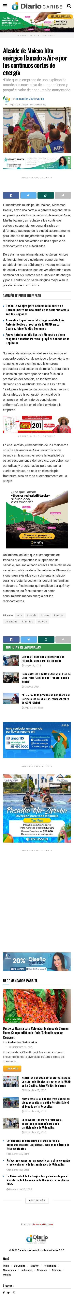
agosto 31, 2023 (18, 104)
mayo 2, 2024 (31, 686)
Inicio (6, 1266)
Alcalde (32, 615)
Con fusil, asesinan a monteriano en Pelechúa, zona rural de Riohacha (43, 658)
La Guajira (39, 104)
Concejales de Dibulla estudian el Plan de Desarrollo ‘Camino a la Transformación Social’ (46, 678)
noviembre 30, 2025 (20, 1189)
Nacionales (9, 1270)
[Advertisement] (37, 905)
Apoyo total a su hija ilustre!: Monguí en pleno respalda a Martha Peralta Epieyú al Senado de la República (37, 338)
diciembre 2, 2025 (19, 1170)
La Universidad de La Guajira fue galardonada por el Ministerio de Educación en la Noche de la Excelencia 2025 (38, 1180)
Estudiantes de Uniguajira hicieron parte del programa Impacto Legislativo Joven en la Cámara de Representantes (38, 1144)
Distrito (34, 1266)
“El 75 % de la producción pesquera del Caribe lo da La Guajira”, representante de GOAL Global (46, 699)
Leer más (12, 1068)
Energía (59, 615)
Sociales (42, 1270)
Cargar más (37, 1200)
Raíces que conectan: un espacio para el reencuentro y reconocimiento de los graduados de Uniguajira (38, 1162)
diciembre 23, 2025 (22, 1047)
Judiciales (26, 1270)
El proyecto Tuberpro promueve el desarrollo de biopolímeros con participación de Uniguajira (42, 1123)
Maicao (42, 621)
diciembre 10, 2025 (35, 1132)
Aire (19, 615)
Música (7, 1275)
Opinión (56, 1270)
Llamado (27, 621)
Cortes (45, 615)
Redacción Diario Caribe (29, 99)
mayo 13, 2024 (32, 665)
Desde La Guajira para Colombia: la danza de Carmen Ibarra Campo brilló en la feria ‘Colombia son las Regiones (37, 309)
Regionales (50, 1266)
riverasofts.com (42, 1224)
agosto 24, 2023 (33, 707)
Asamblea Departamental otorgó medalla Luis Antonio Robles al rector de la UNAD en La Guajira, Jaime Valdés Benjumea (35, 324)
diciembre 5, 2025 (19, 1154)
